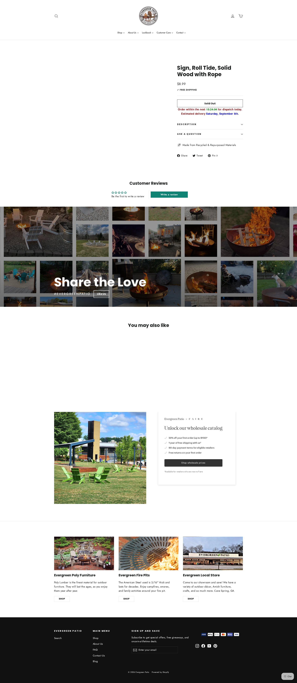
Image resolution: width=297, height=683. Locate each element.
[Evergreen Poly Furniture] (84, 553)
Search (58, 638)
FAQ (95, 649)
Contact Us (99, 655)
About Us (98, 644)
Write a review (169, 194)
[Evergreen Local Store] (213, 553)
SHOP (62, 598)
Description (186, 124)
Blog (95, 661)
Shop (96, 638)
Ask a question (189, 134)
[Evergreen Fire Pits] (149, 553)
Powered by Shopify (160, 672)
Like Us (101, 294)
